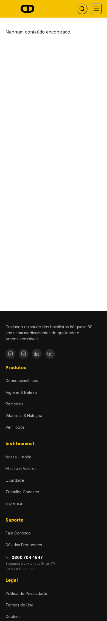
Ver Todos (15, 427)
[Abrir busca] (82, 8)
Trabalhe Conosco (22, 491)
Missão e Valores (20, 468)
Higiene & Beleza (21, 392)
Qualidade (14, 480)
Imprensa (13, 503)
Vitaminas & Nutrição (23, 415)
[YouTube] (50, 354)
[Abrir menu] (96, 8)
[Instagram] (10, 354)
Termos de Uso (19, 605)
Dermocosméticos (21, 380)
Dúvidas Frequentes (23, 544)
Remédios (14, 404)
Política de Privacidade (26, 593)
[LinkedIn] (37, 354)
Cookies (13, 616)
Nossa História (18, 457)
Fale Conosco (18, 533)
